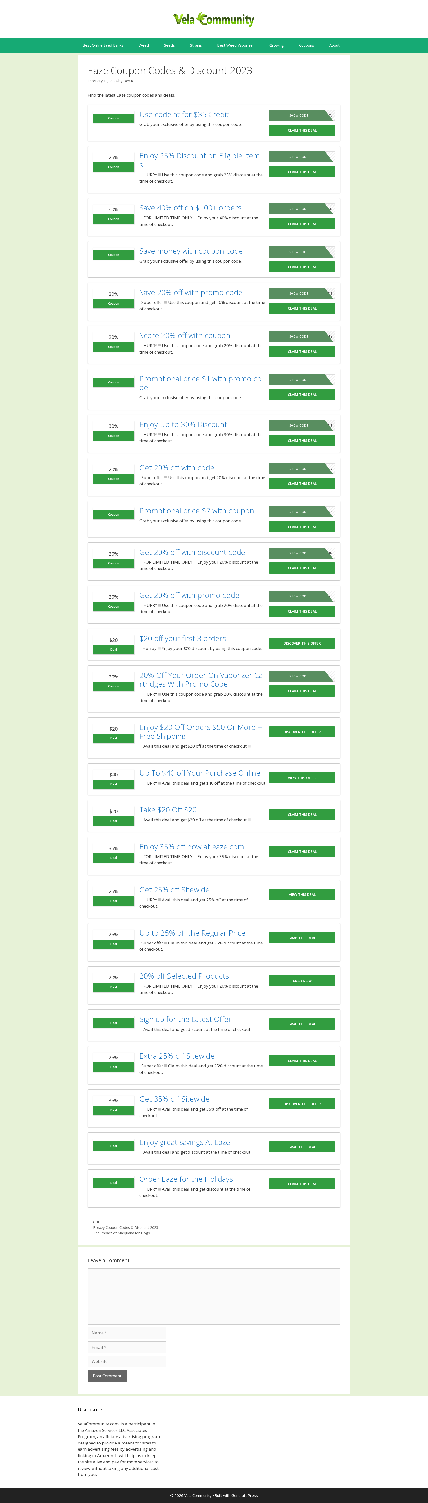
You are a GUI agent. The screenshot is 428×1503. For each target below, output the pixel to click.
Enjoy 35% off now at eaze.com (191, 846)
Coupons (306, 45)
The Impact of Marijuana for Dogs (121, 1233)
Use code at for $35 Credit (184, 114)
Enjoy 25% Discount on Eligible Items (199, 160)
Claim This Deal (302, 130)
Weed (144, 45)
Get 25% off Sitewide (174, 889)
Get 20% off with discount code (192, 552)
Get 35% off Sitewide (174, 1099)
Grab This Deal (302, 937)
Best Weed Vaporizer (235, 45)
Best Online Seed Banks (103, 45)
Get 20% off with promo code (189, 595)
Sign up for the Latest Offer (185, 1019)
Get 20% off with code (176, 467)
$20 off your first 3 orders (182, 638)
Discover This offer (302, 643)
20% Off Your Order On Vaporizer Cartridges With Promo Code (201, 679)
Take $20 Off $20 (168, 809)
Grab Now (302, 980)
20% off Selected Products (184, 976)
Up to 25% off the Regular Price (192, 933)
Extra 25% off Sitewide (176, 1056)
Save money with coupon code (191, 251)
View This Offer (302, 777)
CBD (97, 1222)
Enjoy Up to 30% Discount (183, 424)
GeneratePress (244, 1495)
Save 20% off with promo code (190, 292)
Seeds (169, 45)
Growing (276, 45)
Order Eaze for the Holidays (186, 1179)
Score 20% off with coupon (184, 335)
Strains (196, 45)
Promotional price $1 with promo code (200, 382)
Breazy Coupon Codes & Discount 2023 (125, 1227)
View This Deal (302, 894)
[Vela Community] (214, 18)
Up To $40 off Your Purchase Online (199, 773)
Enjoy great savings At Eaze (184, 1142)
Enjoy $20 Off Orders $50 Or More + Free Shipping (200, 731)
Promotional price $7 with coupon (196, 510)
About (334, 45)
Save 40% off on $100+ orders (190, 208)
